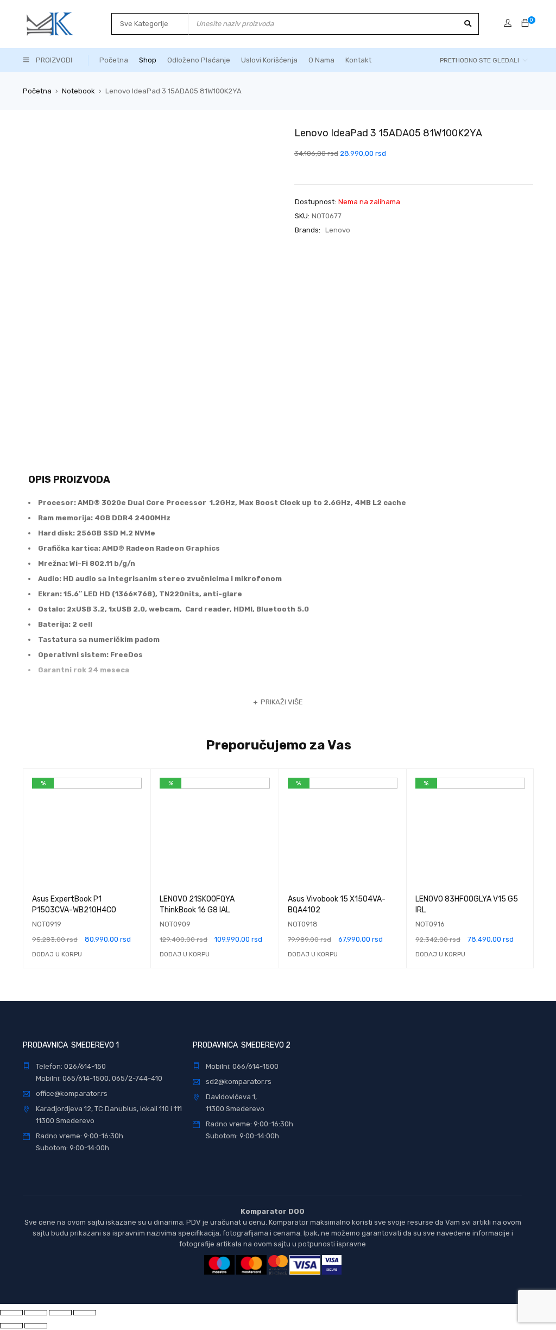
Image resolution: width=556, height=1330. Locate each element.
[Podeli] (35, 1312)
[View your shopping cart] (525, 24)
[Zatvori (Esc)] (11, 1312)
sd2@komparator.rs (238, 1081)
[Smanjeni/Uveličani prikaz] (84, 1312)
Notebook (78, 91)
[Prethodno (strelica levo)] (11, 1325)
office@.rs (72, 1093)
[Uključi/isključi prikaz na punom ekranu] (60, 1312)
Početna (37, 91)
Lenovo (337, 230)
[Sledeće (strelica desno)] (35, 1325)
